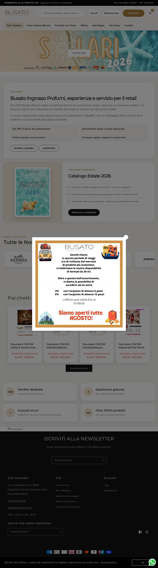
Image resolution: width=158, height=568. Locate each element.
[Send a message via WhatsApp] (152, 562)
